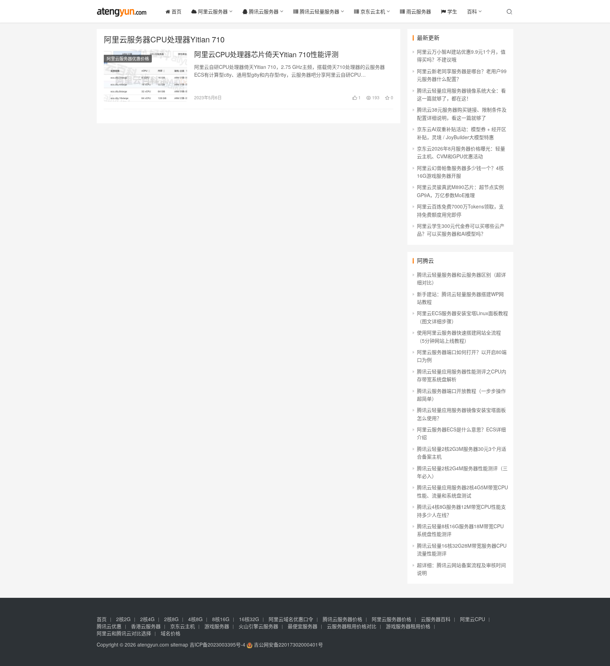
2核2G (123, 619)
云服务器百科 (435, 619)
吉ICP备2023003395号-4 (217, 644)
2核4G (147, 619)
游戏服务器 (216, 626)
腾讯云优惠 (109, 626)
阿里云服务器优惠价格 (128, 58)
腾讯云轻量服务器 (318, 11)
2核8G (171, 619)
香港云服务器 (146, 626)
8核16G (220, 619)
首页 (175, 11)
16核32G (249, 619)
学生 (451, 11)
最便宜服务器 (302, 626)
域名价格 (170, 633)
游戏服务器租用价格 (408, 626)
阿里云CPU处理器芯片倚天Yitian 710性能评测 (266, 54)
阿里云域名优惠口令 (291, 619)
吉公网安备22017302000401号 (287, 644)
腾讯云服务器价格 (342, 619)
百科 (472, 11)
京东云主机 (372, 11)
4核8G (195, 619)
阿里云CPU (472, 619)
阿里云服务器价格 (391, 619)
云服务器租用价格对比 (351, 626)
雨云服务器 (418, 11)
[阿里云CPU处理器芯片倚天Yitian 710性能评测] (145, 75)
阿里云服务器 (212, 11)
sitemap (179, 644)
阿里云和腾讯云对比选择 (124, 633)
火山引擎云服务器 (258, 626)
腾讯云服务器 (263, 11)
